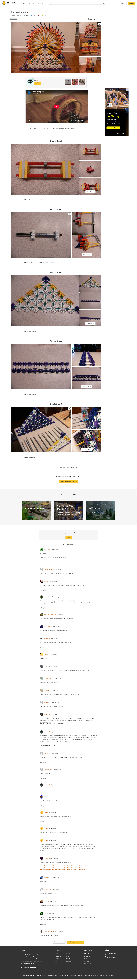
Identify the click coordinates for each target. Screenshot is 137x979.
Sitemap (86, 961)
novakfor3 (47, 654)
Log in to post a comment (75, 942)
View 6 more (90, 323)
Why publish (87, 954)
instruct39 (47, 690)
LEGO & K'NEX (25, 15)
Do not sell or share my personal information (84, 975)
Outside (68, 959)
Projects (23, 3)
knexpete (47, 638)
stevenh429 (47, 877)
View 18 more (87, 386)
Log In (123, 3)
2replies (43, 590)
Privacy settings (65, 975)
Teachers (40, 3)
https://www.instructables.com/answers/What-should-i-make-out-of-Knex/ (62, 866)
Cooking (68, 954)
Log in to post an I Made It (68, 481)
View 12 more (87, 449)
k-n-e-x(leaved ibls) (50, 614)
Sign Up (131, 3)
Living (18, 15)
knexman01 (47, 702)
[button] (100, 19)
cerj (45, 913)
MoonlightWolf (48, 769)
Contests (31, 3)
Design (57, 959)
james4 (46, 812)
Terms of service (41, 975)
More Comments (59, 942)
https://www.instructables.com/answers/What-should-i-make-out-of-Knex (62, 870)
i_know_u (47, 753)
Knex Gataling (48, 569)
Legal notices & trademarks (107, 975)
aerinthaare (47, 889)
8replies (43, 924)
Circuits (57, 954)
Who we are (87, 964)
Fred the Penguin (49, 931)
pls (13, 15)
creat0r (46, 666)
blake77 (46, 901)
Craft (56, 961)
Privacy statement (53, 975)
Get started (87, 956)
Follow (37, 83)
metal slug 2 (47, 597)
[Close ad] (127, 89)
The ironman (48, 626)
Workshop (58, 956)
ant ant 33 (47, 714)
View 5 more (86, 255)
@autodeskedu (111, 957)
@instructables (111, 954)
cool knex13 (47, 549)
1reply (43, 647)
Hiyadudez (47, 858)
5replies (43, 608)
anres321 (46, 581)
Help (85, 959)
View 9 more (90, 192)
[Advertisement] (117, 112)
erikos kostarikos (49, 797)
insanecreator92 (49, 678)
